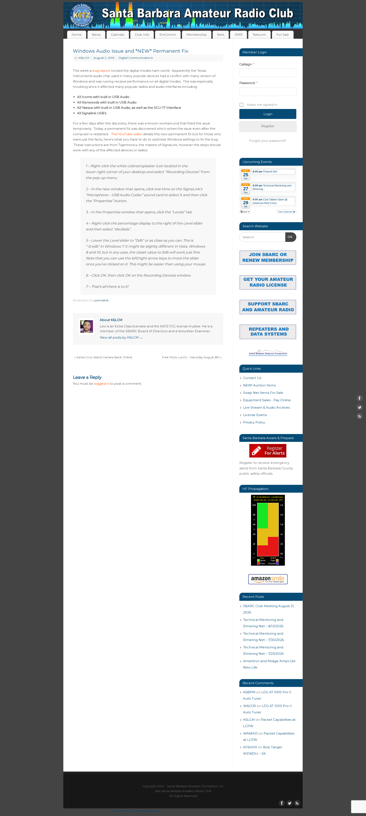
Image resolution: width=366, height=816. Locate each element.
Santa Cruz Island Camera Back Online (103, 357)
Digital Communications (135, 57)
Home (77, 35)
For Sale (282, 35)
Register (267, 126)
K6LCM (84, 57)
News (96, 35)
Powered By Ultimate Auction (138, 811)
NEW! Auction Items (259, 385)
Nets (220, 35)
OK (289, 237)
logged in (101, 384)
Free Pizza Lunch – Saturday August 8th (192, 357)
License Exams (255, 415)
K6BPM (249, 692)
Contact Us (252, 378)
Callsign (246, 64)
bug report (101, 71)
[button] (245, 212)
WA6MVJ (250, 733)
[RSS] (359, 417)
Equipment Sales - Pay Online (267, 400)
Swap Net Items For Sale (263, 393)
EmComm (167, 35)
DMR (239, 35)
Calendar (118, 35)
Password (248, 83)
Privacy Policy (254, 422)
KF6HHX (250, 747)
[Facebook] (359, 399)
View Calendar (285, 212)
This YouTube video (126, 134)
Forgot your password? (267, 141)
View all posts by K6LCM (121, 337)
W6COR (249, 706)
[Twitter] (359, 408)
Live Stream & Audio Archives (266, 407)
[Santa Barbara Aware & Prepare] (267, 451)
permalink (101, 300)
